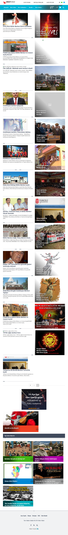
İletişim (34, 516)
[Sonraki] (37, 385)
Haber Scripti (32, 529)
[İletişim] (60, 7)
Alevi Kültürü (38, 7)
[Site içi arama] (63, 7)
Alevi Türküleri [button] (7, 10)
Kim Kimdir (44, 516)
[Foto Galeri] (64, 2)
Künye (29, 516)
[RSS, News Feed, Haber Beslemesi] (34, 525)
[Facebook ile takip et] (31, 525)
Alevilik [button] (30, 7)
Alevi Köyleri (17, 10)
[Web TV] (62, 2)
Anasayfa (6, 7)
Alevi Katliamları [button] (22, 7)
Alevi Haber (13, 7)
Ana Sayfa (23, 516)
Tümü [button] (23, 10)
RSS (39, 516)
